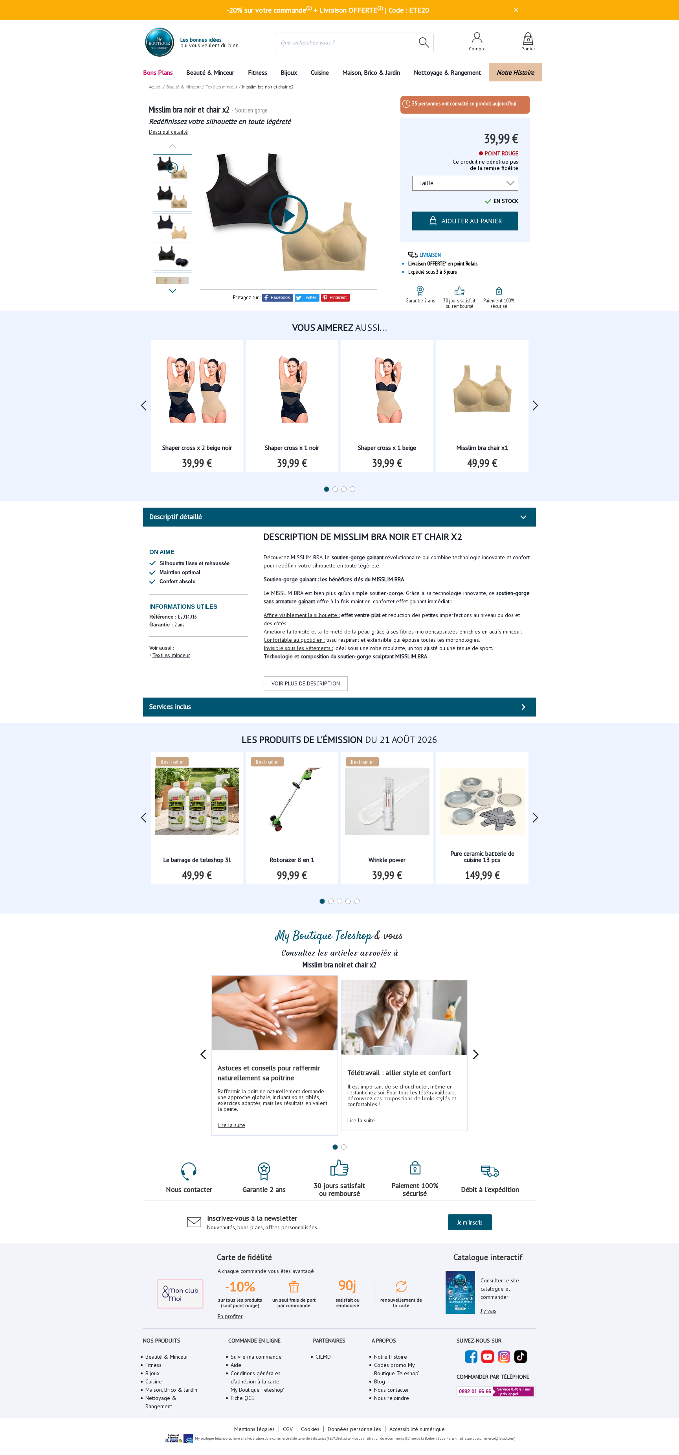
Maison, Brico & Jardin (371, 72)
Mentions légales (254, 1429)
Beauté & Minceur (210, 72)
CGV (288, 1429)
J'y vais (488, 1310)
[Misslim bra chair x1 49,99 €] (482, 392)
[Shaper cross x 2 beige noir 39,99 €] (197, 392)
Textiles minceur (171, 655)
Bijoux (289, 72)
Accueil (155, 87)
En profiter (230, 1316)
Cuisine (320, 72)
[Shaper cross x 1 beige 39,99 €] (387, 392)
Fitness (257, 72)
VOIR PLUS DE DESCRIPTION (306, 683)
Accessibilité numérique (417, 1429)
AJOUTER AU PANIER (472, 221)
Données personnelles (354, 1429)
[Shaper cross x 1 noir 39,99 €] (292, 392)
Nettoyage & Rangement (447, 72)
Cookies (310, 1429)
